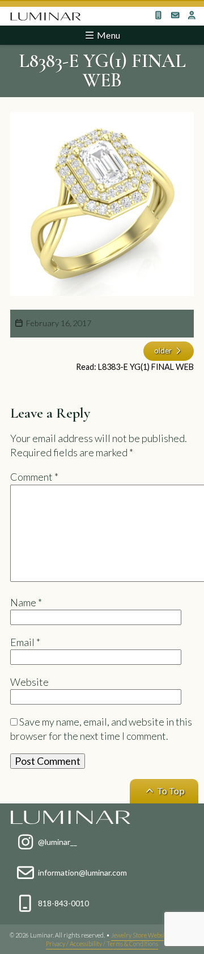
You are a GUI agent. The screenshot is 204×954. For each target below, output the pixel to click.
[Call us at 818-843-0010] (158, 15)
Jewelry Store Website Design (150, 935)
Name (26, 602)
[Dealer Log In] (191, 15)
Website (29, 682)
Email (25, 642)
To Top (170, 790)
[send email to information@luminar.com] (175, 15)
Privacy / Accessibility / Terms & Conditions (102, 943)
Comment (34, 476)
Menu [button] (107, 35)
